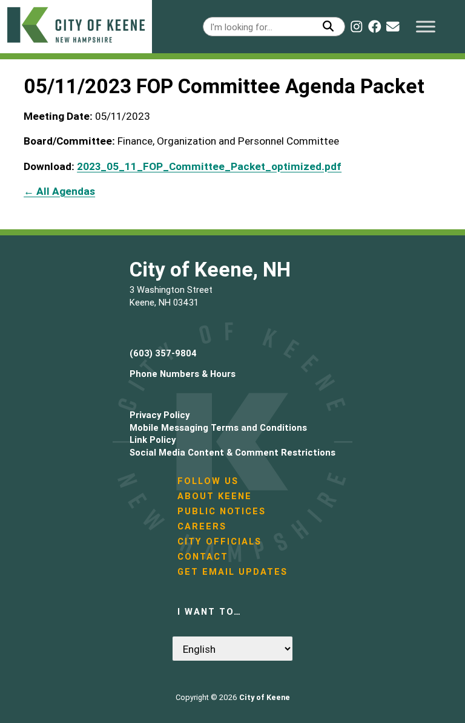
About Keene (214, 496)
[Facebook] (374, 26)
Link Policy (153, 439)
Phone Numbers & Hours (183, 373)
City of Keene (264, 697)
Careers (201, 526)
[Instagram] (356, 26)
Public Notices (221, 511)
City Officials (219, 541)
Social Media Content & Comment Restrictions (232, 452)
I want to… (209, 611)
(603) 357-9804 (163, 353)
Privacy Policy (160, 414)
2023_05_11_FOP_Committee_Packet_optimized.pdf (209, 166)
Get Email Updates (232, 571)
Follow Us (208, 480)
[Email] (393, 26)
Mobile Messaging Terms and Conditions (218, 427)
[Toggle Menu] (425, 26)
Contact (202, 556)
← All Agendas (59, 191)
